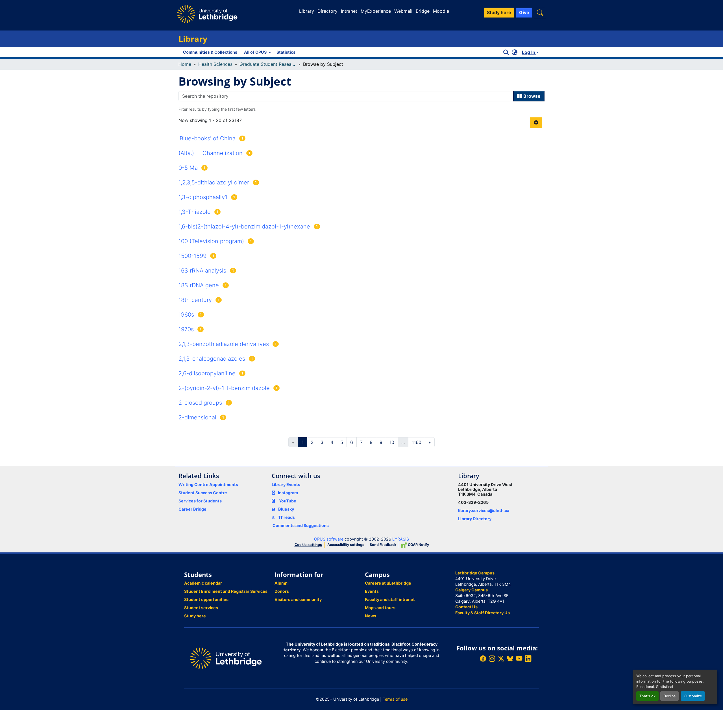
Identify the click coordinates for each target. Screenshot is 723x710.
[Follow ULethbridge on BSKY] (510, 658)
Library (306, 11)
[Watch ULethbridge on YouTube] (519, 658)
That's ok (647, 696)
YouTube (287, 500)
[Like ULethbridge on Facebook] (482, 658)
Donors (282, 591)
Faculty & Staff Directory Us (482, 612)
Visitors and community (298, 599)
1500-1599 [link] (192, 255)
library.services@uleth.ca (483, 510)
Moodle (441, 11)
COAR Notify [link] (418, 545)
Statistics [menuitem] (285, 52)
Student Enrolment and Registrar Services (225, 591)
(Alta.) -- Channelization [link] (210, 153)
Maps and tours (380, 607)
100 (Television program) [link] (211, 241)
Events (372, 591)
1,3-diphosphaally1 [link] (202, 197)
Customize (693, 696)
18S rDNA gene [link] (198, 285)
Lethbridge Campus (475, 572)
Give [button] (524, 12)
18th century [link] (195, 300)
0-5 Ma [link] (188, 167)
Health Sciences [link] (215, 64)
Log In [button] (529, 52)
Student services (201, 607)
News (370, 615)
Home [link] (184, 64)
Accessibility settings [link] (345, 545)
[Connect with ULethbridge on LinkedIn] (528, 658)
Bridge (423, 11)
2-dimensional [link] (197, 417)
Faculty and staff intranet (390, 599)
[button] (540, 12)
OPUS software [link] (328, 539)
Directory (327, 11)
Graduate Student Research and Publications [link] (267, 64)
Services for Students (200, 500)
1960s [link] (186, 314)
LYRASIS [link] (400, 539)
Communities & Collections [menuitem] (210, 52)
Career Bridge (192, 509)
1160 (416, 442)
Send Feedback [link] (383, 545)
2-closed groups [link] (200, 402)
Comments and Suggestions (301, 525)
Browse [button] (531, 96)
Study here (195, 615)
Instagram (288, 492)
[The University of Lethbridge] (226, 657)
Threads (286, 517)
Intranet (349, 11)
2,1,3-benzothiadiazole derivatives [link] (223, 344)
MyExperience (376, 11)
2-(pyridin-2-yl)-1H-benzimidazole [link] (224, 388)
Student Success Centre (202, 492)
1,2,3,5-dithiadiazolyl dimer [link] (213, 182)
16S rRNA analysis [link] (202, 270)
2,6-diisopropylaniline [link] (207, 373)
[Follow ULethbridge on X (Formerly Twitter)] (501, 658)
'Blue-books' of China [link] (207, 138)
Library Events (286, 484)
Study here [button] (499, 12)
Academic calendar (203, 583)
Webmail (403, 11)
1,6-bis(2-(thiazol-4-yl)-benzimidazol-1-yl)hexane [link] (244, 226)
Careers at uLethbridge (388, 583)
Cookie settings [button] (308, 545)
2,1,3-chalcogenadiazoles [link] (211, 358)
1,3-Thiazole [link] (194, 211)
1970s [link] (186, 329)
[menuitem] (257, 52)
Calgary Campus (471, 589)
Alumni (282, 583)
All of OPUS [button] (255, 52)
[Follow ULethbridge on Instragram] (491, 658)
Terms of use (395, 699)
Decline (669, 696)
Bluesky (285, 509)
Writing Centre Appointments (208, 484)
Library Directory (474, 518)
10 (391, 442)
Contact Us (466, 606)
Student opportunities (206, 599)
